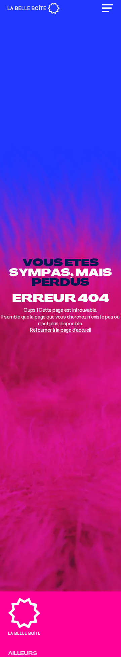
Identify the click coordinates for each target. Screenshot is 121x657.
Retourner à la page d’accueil (60, 330)
